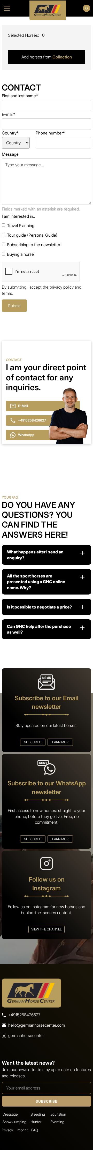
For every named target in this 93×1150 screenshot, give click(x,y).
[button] (12, 8)
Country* (10, 133)
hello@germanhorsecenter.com (36, 1025)
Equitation (58, 1114)
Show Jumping (14, 1121)
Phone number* (50, 133)
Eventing (57, 1121)
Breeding (37, 1114)
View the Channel (46, 929)
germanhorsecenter (26, 1035)
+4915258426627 (24, 1014)
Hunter (35, 1121)
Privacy (7, 1130)
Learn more (60, 742)
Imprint (22, 1130)
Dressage (10, 1114)
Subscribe (33, 742)
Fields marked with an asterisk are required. (41, 209)
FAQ (34, 1130)
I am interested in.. (18, 216)
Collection (62, 56)
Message (10, 154)
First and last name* (20, 95)
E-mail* (8, 114)
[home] (46, 8)
